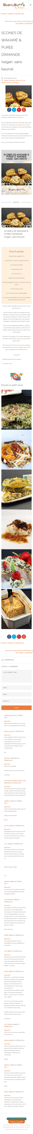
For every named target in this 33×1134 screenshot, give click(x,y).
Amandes (12, 80)
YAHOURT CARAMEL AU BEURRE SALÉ (12, 14)
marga (6, 1040)
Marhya (7, 1065)
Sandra (6, 881)
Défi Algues (15, 82)
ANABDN (7, 801)
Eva (5, 951)
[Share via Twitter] (14, 109)
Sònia (6, 971)
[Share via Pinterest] (19, 109)
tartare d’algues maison (21, 347)
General (8, 82)
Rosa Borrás (8, 899)
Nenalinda (8, 715)
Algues (6, 80)
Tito (5, 844)
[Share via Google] (24, 109)
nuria (6, 1092)
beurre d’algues (26, 345)
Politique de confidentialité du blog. (16, 1129)
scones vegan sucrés (19, 125)
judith (6, 825)
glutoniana (8, 1024)
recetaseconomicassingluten (15, 781)
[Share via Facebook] (9, 109)
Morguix (7, 758)
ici (1, 127)
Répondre (7, 721)
